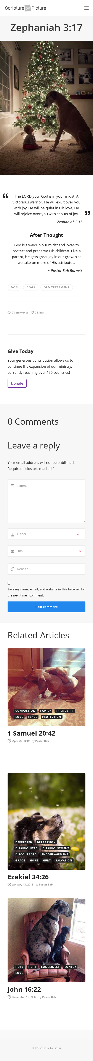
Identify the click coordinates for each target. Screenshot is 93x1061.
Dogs (30, 287)
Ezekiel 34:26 (28, 876)
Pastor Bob (42, 741)
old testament (57, 287)
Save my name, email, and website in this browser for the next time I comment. (46, 592)
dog (14, 287)
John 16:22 (24, 989)
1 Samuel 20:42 (31, 733)
